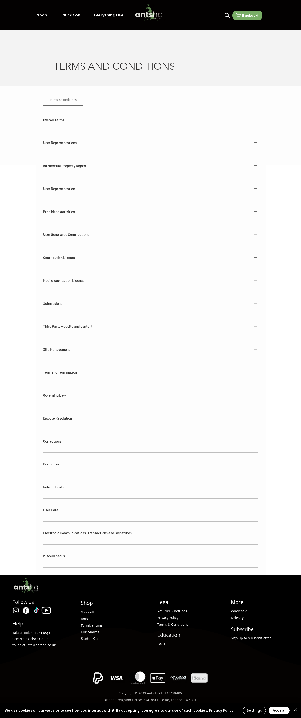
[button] (46, 15)
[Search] (227, 15)
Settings (254, 710)
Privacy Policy (221, 710)
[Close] (295, 710)
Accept (279, 710)
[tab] (63, 99)
